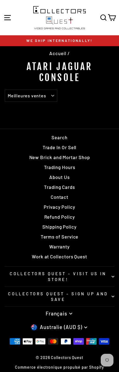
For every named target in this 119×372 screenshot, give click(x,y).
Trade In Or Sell (60, 147)
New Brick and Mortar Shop (59, 157)
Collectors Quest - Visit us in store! (58, 276)
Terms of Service (60, 236)
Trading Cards (59, 187)
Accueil (57, 53)
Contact (59, 197)
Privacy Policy (59, 207)
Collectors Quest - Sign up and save (58, 296)
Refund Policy (59, 217)
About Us (59, 177)
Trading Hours (59, 167)
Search (59, 137)
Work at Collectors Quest (59, 256)
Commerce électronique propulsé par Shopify (59, 367)
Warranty (59, 246)
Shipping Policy (59, 226)
